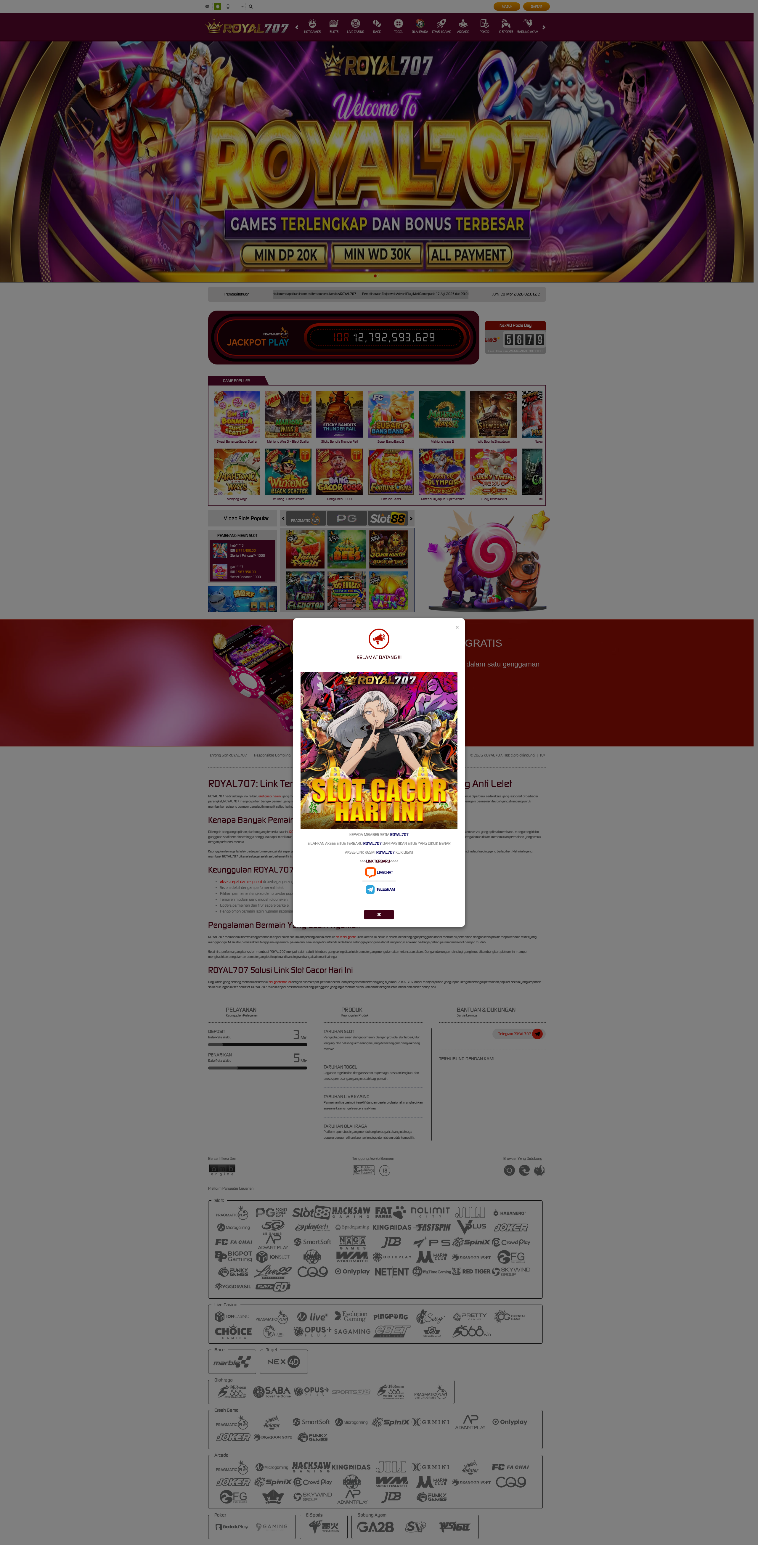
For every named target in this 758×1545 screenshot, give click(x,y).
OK (379, 914)
